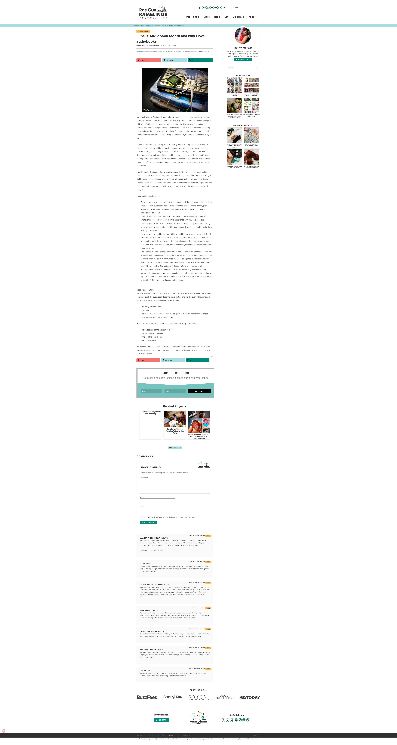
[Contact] (220, 8)
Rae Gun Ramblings (153, 12)
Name (142, 497)
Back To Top (258, 735)
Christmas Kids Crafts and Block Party (251, 115)
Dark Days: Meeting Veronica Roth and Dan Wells (175, 431)
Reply (208, 535)
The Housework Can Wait (152, 585)
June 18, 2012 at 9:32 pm (197, 535)
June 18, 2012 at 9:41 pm (197, 561)
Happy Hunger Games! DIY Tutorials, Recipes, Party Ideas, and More (198, 436)
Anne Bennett (146, 610)
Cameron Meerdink (149, 650)
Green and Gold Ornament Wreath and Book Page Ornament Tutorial (234, 116)
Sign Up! (161, 720)
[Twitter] (216, 8)
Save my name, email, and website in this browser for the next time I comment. (168, 517)
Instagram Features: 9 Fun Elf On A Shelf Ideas (251, 94)
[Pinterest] (203, 8)
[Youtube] (212, 8)
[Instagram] (207, 8)
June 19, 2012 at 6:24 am (197, 582)
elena (142, 564)
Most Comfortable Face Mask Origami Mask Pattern (234, 145)
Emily (142, 671)
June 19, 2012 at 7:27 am (197, 608)
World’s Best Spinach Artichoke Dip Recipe (251, 144)
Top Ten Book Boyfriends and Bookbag (151, 413)
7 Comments (172, 45)
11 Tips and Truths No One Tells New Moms (234, 166)
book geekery (143, 31)
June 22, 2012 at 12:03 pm (197, 668)
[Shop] (224, 8)
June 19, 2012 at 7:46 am (197, 629)
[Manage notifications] (3, 731)
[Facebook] (199, 8)
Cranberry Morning (149, 631)
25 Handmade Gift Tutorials (234, 94)
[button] (210, 71)
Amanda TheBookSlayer (151, 538)
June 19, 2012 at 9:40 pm (197, 647)
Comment (144, 478)
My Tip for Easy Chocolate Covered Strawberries (251, 166)
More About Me (243, 59)
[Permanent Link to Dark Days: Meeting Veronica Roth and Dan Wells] (175, 426)
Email (142, 506)
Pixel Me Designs (184, 735)
